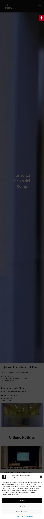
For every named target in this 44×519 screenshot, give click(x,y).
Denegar (22, 506)
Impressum (29, 516)
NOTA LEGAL (19, 516)
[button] (41, 477)
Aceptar (22, 500)
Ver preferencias (22, 512)
